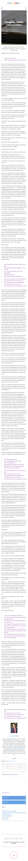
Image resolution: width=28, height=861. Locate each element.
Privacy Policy (5, 817)
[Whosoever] (14, 3)
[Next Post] (20, 766)
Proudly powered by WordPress (7, 846)
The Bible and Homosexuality (9, 811)
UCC (12, 761)
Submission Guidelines (7, 815)
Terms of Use (5, 819)
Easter (7, 761)
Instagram (5, 802)
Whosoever (14, 838)
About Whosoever (6, 814)
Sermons (5, 33)
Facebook (5, 797)
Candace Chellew (15, 31)
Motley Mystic (10, 738)
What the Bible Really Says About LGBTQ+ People (14, 812)
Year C (14, 761)
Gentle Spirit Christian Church (17, 749)
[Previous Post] (7, 766)
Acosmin (25, 846)
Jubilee (9, 761)
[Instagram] (15, 758)
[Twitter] (13, 758)
